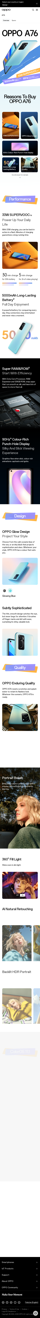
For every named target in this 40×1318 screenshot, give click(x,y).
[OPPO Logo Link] (6, 10)
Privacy (4, 1309)
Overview (6, 20)
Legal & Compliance (9, 1311)
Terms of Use (14, 1309)
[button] (35, 1313)
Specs (14, 20)
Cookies (24, 1309)
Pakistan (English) (31, 1302)
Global (4, 5)
